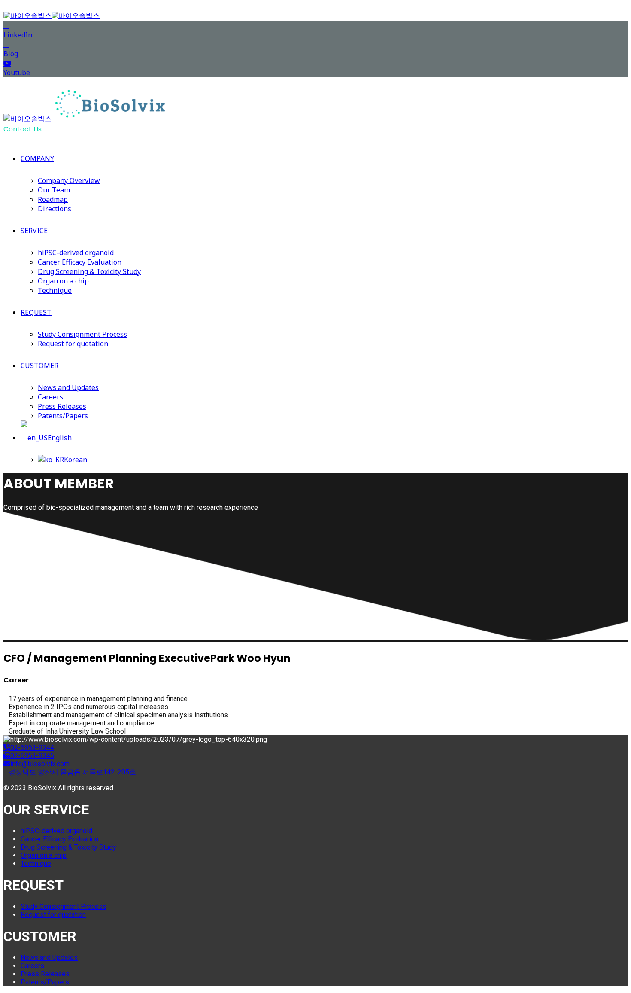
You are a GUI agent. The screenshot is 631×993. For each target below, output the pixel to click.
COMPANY (37, 158)
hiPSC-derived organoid (76, 252)
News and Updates (68, 387)
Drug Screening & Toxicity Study (89, 271)
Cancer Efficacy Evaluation (79, 262)
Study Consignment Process (82, 334)
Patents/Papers (63, 415)
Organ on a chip (63, 281)
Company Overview (69, 180)
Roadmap (53, 199)
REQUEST (36, 312)
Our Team (54, 190)
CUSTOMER (39, 365)
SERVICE (34, 230)
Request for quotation (73, 343)
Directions (54, 208)
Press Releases (62, 406)
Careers (50, 397)
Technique (55, 290)
